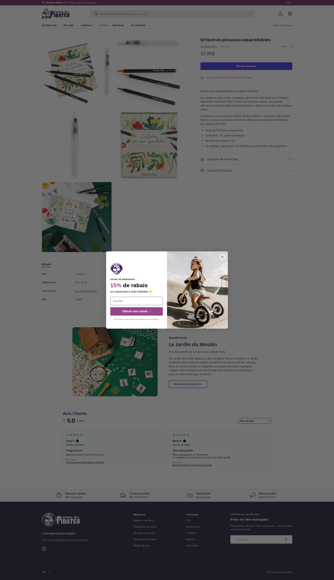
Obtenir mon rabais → (136, 311)
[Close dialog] (222, 257)
